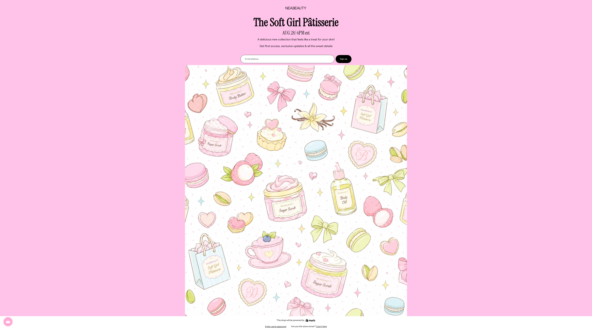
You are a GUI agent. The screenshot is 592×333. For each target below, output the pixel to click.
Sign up (343, 59)
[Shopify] (310, 320)
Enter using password (275, 326)
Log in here (321, 326)
